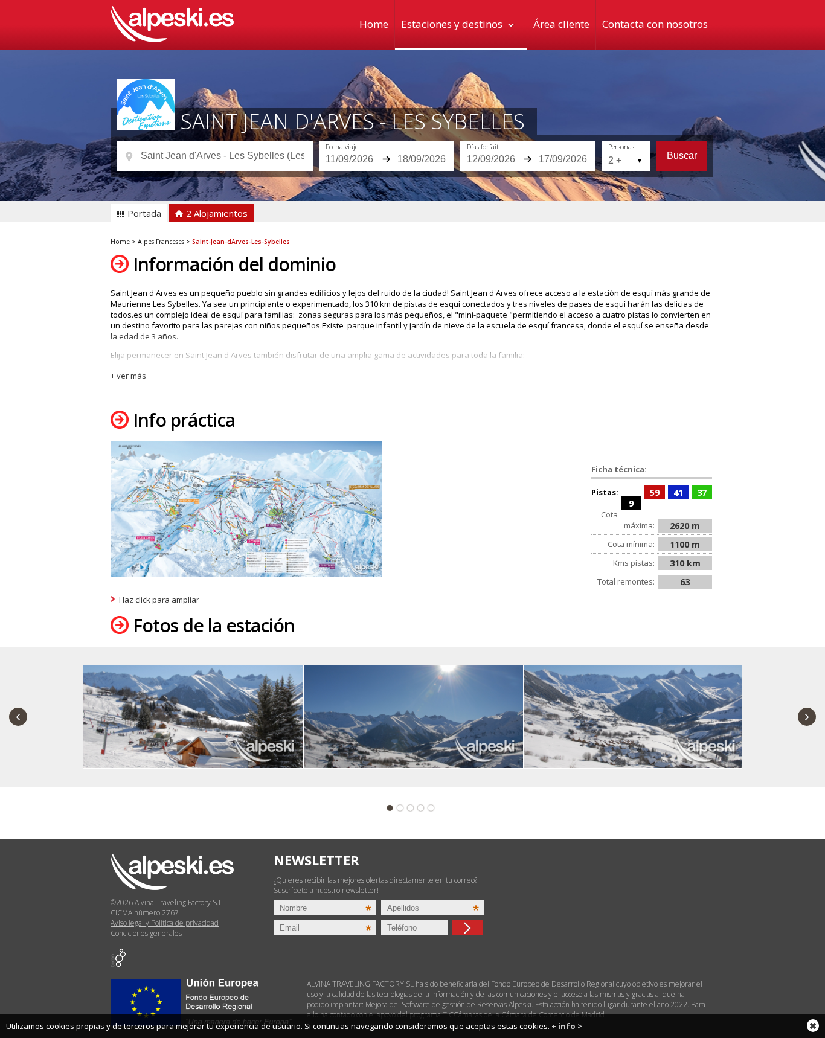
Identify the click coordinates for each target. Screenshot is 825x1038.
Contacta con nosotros (655, 24)
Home (373, 24)
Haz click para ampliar (159, 599)
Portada (143, 213)
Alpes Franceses (161, 241)
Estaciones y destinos (451, 24)
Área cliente (561, 24)
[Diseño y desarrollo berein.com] (118, 964)
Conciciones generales (146, 933)
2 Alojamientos (216, 213)
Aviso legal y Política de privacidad (165, 923)
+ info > (566, 1025)
